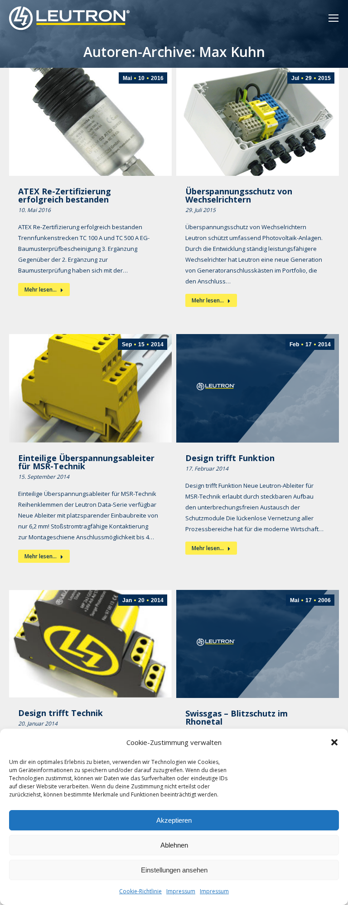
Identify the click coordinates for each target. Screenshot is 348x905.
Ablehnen (174, 845)
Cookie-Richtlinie (140, 891)
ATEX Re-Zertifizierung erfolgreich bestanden (64, 195)
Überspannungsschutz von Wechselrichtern (238, 195)
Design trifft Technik (60, 713)
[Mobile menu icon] (333, 18)
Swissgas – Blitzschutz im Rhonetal (236, 717)
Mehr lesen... (40, 289)
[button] (334, 742)
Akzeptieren (174, 820)
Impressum (180, 891)
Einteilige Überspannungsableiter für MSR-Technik (86, 462)
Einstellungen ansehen (174, 870)
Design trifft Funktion (230, 458)
